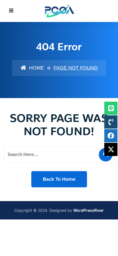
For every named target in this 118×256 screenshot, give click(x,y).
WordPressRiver (88, 210)
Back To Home (59, 179)
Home (36, 68)
